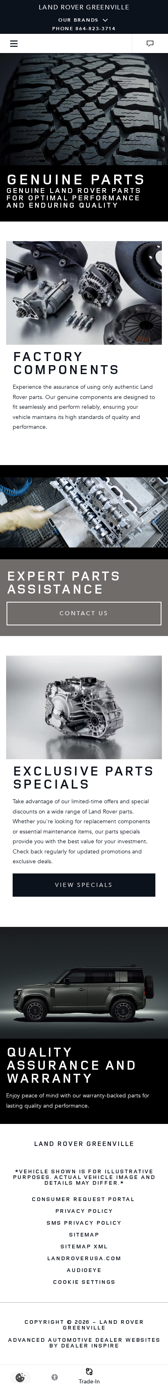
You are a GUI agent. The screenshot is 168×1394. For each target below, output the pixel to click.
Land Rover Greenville (103, 1324)
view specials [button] (84, 885)
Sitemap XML (84, 1246)
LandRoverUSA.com (84, 1258)
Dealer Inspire (90, 1345)
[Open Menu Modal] (14, 43)
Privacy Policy (84, 1210)
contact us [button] (84, 613)
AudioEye (84, 1270)
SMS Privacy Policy (83, 1222)
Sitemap (84, 1234)
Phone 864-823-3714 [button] (84, 28)
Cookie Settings (84, 1281)
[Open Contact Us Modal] (150, 43)
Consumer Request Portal (82, 1199)
